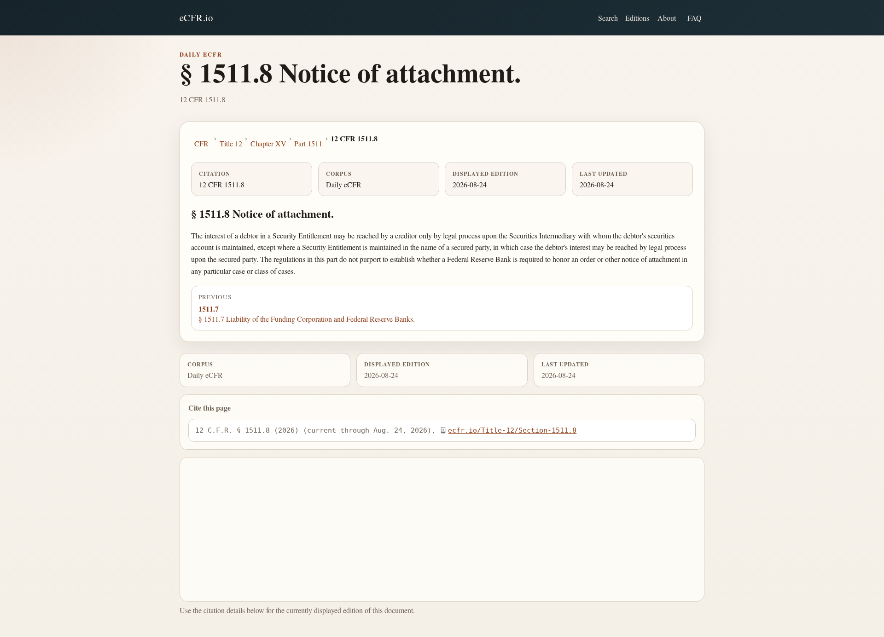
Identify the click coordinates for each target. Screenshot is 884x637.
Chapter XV (268, 143)
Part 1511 (308, 143)
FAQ (694, 18)
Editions (637, 18)
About (666, 18)
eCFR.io (196, 17)
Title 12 (231, 143)
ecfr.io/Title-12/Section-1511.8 (512, 430)
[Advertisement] (442, 529)
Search (608, 18)
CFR (201, 143)
